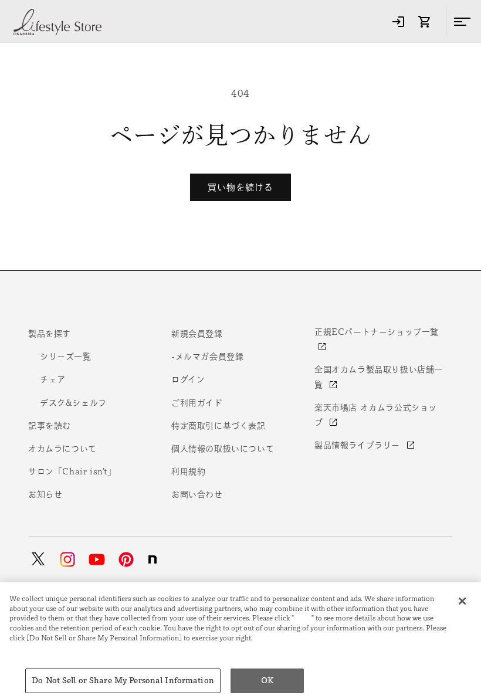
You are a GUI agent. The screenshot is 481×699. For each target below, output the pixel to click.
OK (267, 680)
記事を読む (49, 426)
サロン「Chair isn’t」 (72, 471)
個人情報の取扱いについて (222, 448)
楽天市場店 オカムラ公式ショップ (375, 414)
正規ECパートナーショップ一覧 (376, 332)
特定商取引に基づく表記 (218, 426)
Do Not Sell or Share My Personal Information (123, 680)
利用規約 (188, 471)
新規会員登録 (197, 334)
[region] (240, 640)
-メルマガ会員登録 (207, 356)
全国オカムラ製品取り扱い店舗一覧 (378, 376)
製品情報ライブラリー (358, 445)
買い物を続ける (240, 187)
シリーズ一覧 (66, 356)
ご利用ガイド (197, 403)
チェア (53, 379)
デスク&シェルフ (73, 403)
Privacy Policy (35, 647)
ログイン (188, 379)
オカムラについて (62, 448)
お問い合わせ (197, 494)
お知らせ (45, 494)
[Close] (462, 601)
